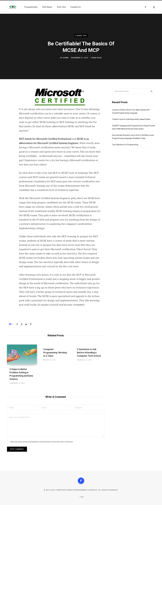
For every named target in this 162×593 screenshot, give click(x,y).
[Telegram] (9, 123)
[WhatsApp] (9, 110)
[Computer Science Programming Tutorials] (12, 7)
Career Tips (81, 36)
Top (82, 497)
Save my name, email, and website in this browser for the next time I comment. (41, 442)
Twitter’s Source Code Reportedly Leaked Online (131, 119)
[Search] (153, 7)
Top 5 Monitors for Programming (125, 145)
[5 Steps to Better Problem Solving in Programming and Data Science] (22, 354)
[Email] (9, 137)
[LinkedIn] (9, 130)
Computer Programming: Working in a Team (55, 352)
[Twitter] (9, 103)
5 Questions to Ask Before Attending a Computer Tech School (89, 352)
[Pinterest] (9, 117)
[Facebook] (9, 96)
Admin (65, 57)
